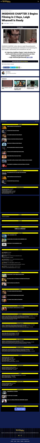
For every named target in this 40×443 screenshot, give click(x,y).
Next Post (37, 121)
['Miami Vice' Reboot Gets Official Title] (4, 284)
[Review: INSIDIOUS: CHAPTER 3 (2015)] (7, 83)
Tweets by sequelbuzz (5, 216)
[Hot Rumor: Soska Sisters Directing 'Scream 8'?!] (4, 140)
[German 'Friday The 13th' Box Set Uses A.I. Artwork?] (4, 308)
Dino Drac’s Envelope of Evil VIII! (7, 367)
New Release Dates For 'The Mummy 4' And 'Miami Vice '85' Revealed (18, 278)
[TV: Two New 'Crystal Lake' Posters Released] (4, 135)
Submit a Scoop (26, 441)
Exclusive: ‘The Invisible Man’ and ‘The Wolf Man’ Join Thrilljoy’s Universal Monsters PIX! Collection (17, 315)
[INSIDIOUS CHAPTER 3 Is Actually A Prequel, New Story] (32, 83)
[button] (1, 1)
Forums (18, 441)
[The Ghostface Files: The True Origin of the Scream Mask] (4, 173)
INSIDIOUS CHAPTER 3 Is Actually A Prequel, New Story (32, 88)
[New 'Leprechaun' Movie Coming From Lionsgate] (4, 148)
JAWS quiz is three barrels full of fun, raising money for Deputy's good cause (14, 343)
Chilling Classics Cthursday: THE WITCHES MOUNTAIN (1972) (12, 375)
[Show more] (21, 67)
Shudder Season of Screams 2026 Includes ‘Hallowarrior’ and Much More (14, 350)
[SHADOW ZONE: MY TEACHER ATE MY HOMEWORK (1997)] (4, 240)
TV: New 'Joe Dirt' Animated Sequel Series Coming (15, 151)
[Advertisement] (20, 6)
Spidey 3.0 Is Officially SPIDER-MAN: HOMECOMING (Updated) (17, 399)
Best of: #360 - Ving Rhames (6, 359)
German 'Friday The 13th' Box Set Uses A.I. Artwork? (15, 307)
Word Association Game (6, 357)
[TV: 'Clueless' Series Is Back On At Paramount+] (4, 300)
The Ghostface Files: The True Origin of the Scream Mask (16, 172)
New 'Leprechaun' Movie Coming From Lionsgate (15, 147)
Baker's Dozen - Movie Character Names (8, 361)
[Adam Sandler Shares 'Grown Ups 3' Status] (4, 157)
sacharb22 (5, 252)
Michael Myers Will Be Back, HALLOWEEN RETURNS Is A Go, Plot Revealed (11, 264)
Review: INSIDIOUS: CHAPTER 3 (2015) (7, 88)
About (15, 441)
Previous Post (4, 121)
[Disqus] (20, 105)
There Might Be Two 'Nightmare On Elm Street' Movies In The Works (18, 164)
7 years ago (23, 264)
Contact (12, 441)
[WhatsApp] (17, 67)
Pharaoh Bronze (6, 259)
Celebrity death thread (5, 358)
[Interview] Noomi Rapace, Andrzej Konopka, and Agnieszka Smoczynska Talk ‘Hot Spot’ (16, 351)
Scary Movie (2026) (5, 385)
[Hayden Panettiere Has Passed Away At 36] (4, 127)
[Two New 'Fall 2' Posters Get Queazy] (4, 131)
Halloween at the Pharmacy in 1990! (8, 368)
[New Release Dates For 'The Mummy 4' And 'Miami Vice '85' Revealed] (4, 279)
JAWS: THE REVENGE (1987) (12, 234)
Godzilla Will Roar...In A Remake (12, 391)
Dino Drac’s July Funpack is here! (7, 369)
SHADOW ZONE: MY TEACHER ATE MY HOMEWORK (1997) (17, 239)
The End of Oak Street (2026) (6, 383)
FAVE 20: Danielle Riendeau (6, 376)
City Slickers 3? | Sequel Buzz (6, 257)
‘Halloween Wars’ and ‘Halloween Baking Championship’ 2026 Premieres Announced (15, 349)
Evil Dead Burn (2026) (5, 384)
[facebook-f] (21, 435)
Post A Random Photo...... (6, 360)
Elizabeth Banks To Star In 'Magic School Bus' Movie (15, 274)
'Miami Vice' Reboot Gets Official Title (13, 282)
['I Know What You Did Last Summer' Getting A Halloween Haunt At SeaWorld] (4, 161)
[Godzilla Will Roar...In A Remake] (4, 392)
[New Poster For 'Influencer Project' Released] (4, 144)
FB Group (22, 441)
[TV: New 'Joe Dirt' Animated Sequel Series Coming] (4, 152)
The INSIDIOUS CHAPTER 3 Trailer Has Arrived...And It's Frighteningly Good (20, 88)
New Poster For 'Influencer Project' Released (14, 143)
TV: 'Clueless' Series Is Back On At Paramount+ (14, 299)
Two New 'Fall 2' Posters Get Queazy (13, 130)
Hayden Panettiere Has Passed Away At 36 (14, 126)
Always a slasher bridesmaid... (7, 377)
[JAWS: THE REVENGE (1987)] (4, 236)
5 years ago (11, 257)
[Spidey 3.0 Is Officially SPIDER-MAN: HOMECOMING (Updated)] (4, 400)
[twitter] (19, 435)
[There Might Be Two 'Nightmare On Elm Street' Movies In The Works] (4, 165)
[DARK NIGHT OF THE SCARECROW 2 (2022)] (4, 244)
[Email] (19, 67)
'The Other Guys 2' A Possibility (12, 395)
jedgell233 (5, 255)
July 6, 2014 (29, 57)
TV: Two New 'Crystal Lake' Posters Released (14, 134)
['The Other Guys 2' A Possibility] (4, 396)
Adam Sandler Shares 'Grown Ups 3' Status (14, 155)
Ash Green (5, 262)
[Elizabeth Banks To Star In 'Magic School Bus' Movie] (4, 275)
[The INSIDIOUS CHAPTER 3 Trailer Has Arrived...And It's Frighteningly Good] (20, 83)
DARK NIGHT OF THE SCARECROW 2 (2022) (14, 243)
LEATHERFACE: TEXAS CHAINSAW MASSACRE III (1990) (9, 267)
